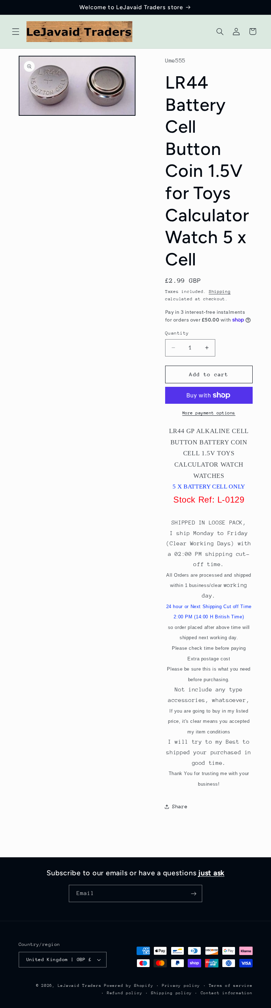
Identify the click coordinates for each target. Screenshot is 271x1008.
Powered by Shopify (128, 985)
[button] (15, 31)
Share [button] (179, 806)
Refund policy (125, 993)
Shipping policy (171, 993)
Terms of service (231, 985)
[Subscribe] (194, 893)
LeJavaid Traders (80, 985)
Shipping (220, 291)
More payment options (209, 412)
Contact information (227, 993)
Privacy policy (181, 985)
